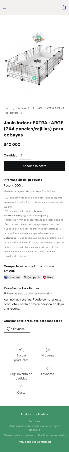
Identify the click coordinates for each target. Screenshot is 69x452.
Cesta (21, 393)
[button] (6, 7)
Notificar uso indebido (52, 435)
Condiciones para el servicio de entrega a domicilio (34, 427)
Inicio (7, 108)
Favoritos (47, 374)
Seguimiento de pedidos (21, 376)
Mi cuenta (48, 355)
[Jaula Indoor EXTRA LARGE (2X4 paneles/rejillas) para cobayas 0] (34, 65)
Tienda (21, 108)
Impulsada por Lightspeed (34, 441)
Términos (34, 421)
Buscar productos (21, 357)
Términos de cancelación (18, 435)
